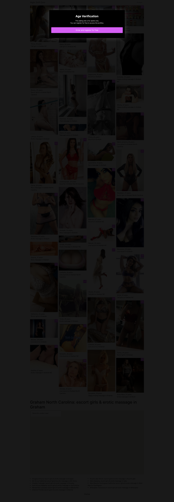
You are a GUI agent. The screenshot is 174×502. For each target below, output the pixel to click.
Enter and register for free (87, 30)
